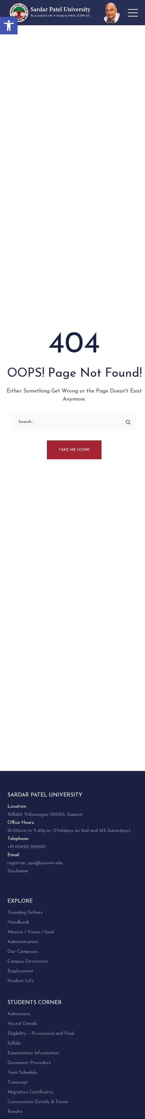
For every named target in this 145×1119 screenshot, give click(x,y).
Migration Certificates (30, 1092)
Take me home (74, 450)
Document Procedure (29, 1063)
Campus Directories (27, 961)
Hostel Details (22, 1024)
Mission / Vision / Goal (30, 932)
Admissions (18, 1014)
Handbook (18, 922)
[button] (9, 25)
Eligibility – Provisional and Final (40, 1033)
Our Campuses (22, 952)
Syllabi (14, 1043)
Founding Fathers (25, 912)
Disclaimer (18, 871)
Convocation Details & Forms (37, 1102)
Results (15, 1112)
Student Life (20, 981)
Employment (20, 971)
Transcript (17, 1082)
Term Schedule (22, 1072)
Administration (22, 942)
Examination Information (33, 1053)
